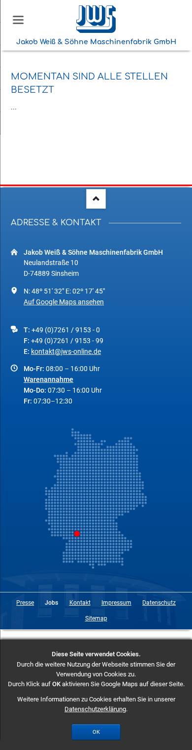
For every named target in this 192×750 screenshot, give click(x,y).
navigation (18, 19)
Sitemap (96, 618)
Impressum (116, 602)
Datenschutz (159, 602)
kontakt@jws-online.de (66, 351)
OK (96, 731)
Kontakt (80, 602)
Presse (25, 602)
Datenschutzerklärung (95, 709)
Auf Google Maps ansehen (64, 302)
